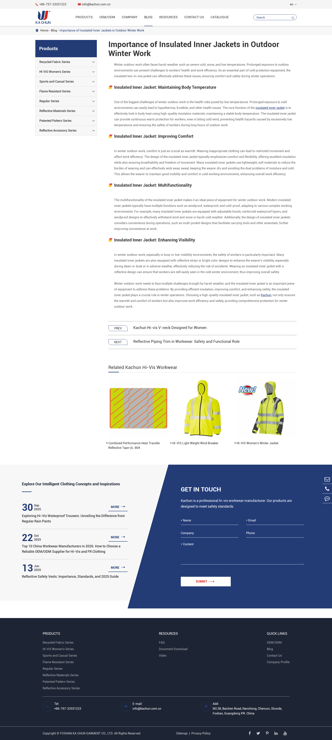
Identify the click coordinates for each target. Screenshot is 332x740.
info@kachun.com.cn (94, 4)
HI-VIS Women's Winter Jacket (257, 443)
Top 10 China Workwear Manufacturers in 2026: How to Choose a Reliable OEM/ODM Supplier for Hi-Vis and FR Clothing (71, 549)
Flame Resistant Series (55, 91)
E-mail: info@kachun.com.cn (147, 706)
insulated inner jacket (270, 108)
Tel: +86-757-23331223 (67, 706)
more (118, 506)
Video (163, 655)
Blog (148, 17)
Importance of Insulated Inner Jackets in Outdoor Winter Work (102, 30)
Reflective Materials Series (57, 111)
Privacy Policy (201, 733)
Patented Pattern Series (55, 121)
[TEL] (327, 488)
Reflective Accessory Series (57, 130)
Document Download (173, 649)
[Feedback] (327, 498)
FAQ (162, 642)
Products (84, 17)
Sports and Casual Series (56, 81)
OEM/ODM (107, 17)
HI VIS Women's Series (54, 72)
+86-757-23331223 (50, 4)
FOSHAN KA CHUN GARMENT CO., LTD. (86, 733)
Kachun (266, 295)
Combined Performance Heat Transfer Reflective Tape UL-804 (134, 445)
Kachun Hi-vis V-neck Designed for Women (170, 327)
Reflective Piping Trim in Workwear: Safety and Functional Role (186, 341)
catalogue (220, 17)
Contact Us (194, 17)
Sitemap (182, 733)
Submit (205, 581)
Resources (168, 17)
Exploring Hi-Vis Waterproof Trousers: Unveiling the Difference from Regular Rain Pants (73, 518)
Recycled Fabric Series (54, 62)
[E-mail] (327, 479)
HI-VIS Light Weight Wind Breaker (195, 443)
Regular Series (49, 101)
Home (44, 30)
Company (130, 17)
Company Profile (278, 662)
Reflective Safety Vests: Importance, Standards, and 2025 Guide (70, 576)
